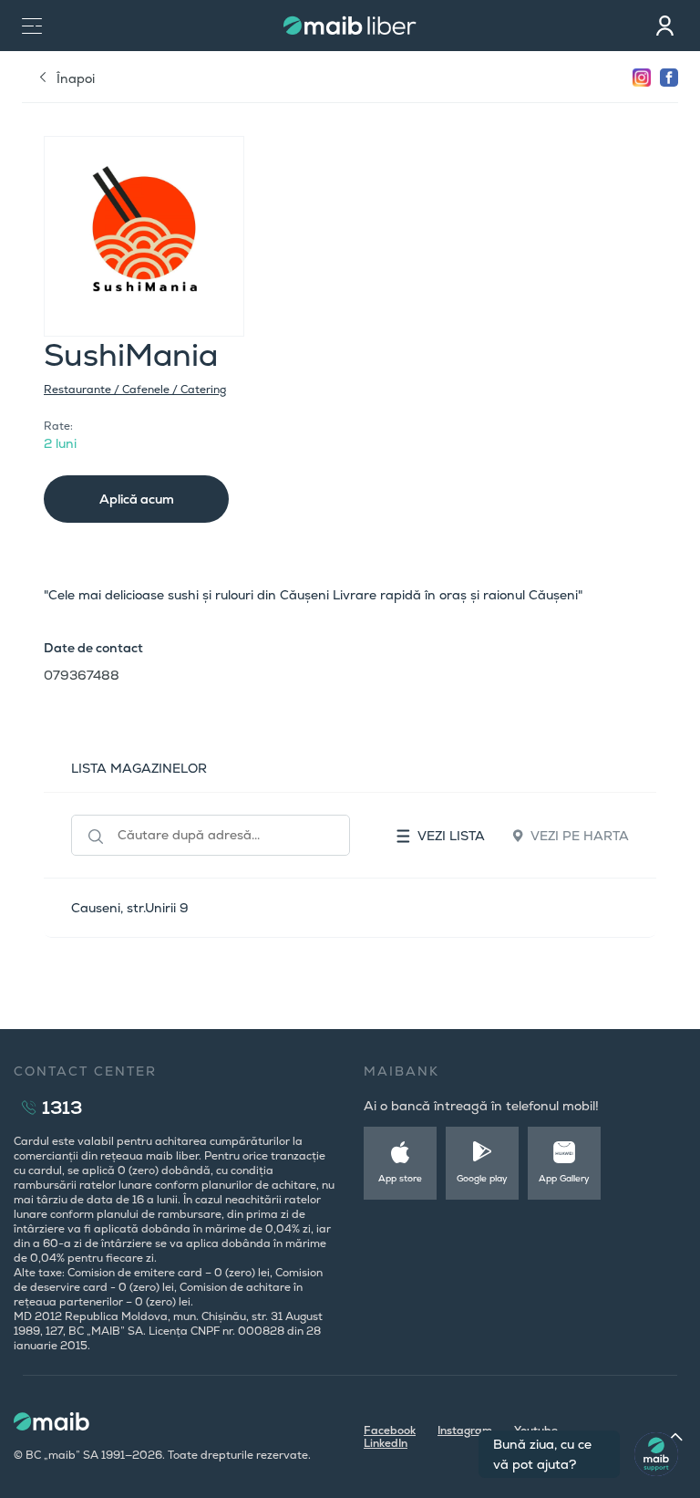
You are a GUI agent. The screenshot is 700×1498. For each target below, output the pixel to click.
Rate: (58, 426)
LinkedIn (385, 1443)
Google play (482, 1178)
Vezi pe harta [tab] (579, 835)
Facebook (390, 1430)
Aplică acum (136, 499)
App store (400, 1178)
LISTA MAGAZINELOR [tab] (139, 768)
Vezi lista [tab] (451, 835)
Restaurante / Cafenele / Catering (135, 389)
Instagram (465, 1430)
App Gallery (564, 1178)
